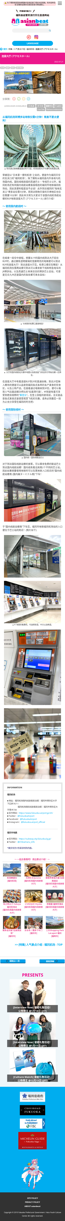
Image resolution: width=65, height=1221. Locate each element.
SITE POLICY (32, 1198)
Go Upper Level (13, 961)
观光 (12, 68)
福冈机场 (30, 49)
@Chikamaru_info (26, 842)
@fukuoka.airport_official (33, 822)
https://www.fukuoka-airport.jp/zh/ (36, 813)
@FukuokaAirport (26, 816)
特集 (10, 49)
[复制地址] (28, 99)
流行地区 (19, 68)
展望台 (23, 395)
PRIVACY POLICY (32, 1202)
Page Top (52, 961)
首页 (5, 49)
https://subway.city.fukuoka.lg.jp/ (35, 838)
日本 (2, 68)
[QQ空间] (24, 99)
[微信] (19, 99)
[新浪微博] (14, 99)
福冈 (7, 68)
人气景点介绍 (19, 49)
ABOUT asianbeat (32, 1206)
